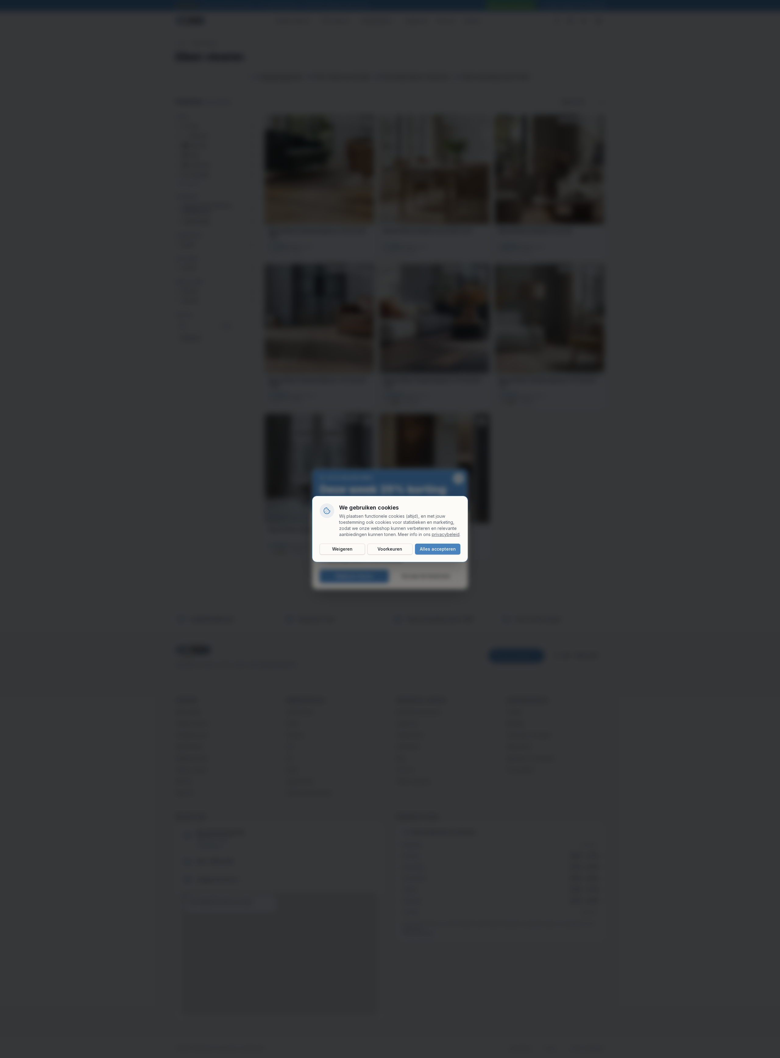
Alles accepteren (438, 549)
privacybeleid (445, 534)
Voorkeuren (390, 549)
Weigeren (342, 549)
